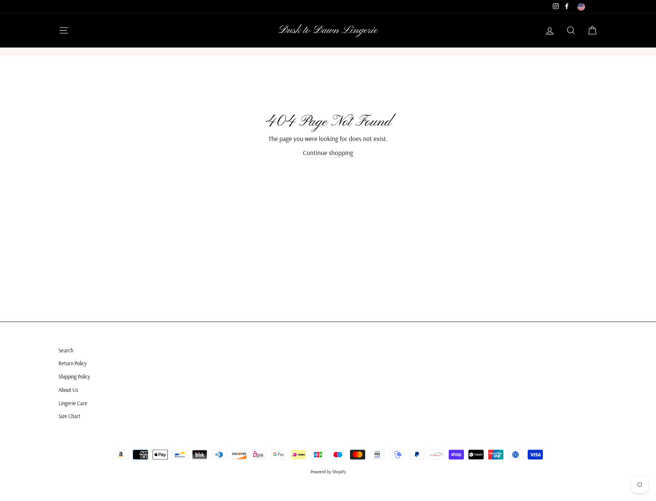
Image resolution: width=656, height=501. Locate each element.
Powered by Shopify (328, 471)
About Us (68, 390)
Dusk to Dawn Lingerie (328, 30)
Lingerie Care (72, 403)
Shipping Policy (74, 376)
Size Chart (69, 416)
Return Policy (72, 363)
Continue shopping (328, 153)
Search (65, 350)
